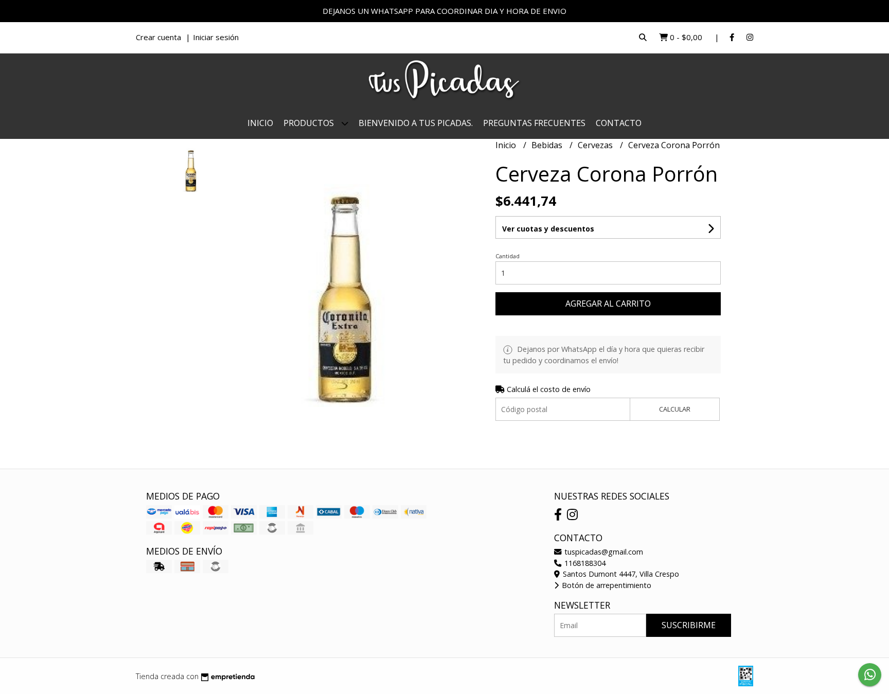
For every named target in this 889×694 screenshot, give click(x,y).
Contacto (619, 123)
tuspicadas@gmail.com (602, 552)
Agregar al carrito (608, 303)
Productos (309, 123)
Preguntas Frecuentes (534, 123)
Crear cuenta (158, 37)
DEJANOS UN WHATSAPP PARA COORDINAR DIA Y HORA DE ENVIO (444, 11)
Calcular (674, 409)
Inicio (260, 123)
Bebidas (547, 145)
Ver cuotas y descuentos (548, 229)
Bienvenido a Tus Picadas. (416, 123)
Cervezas (596, 145)
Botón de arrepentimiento (605, 585)
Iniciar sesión (216, 37)
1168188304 (584, 563)
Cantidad (507, 256)
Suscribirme (689, 625)
